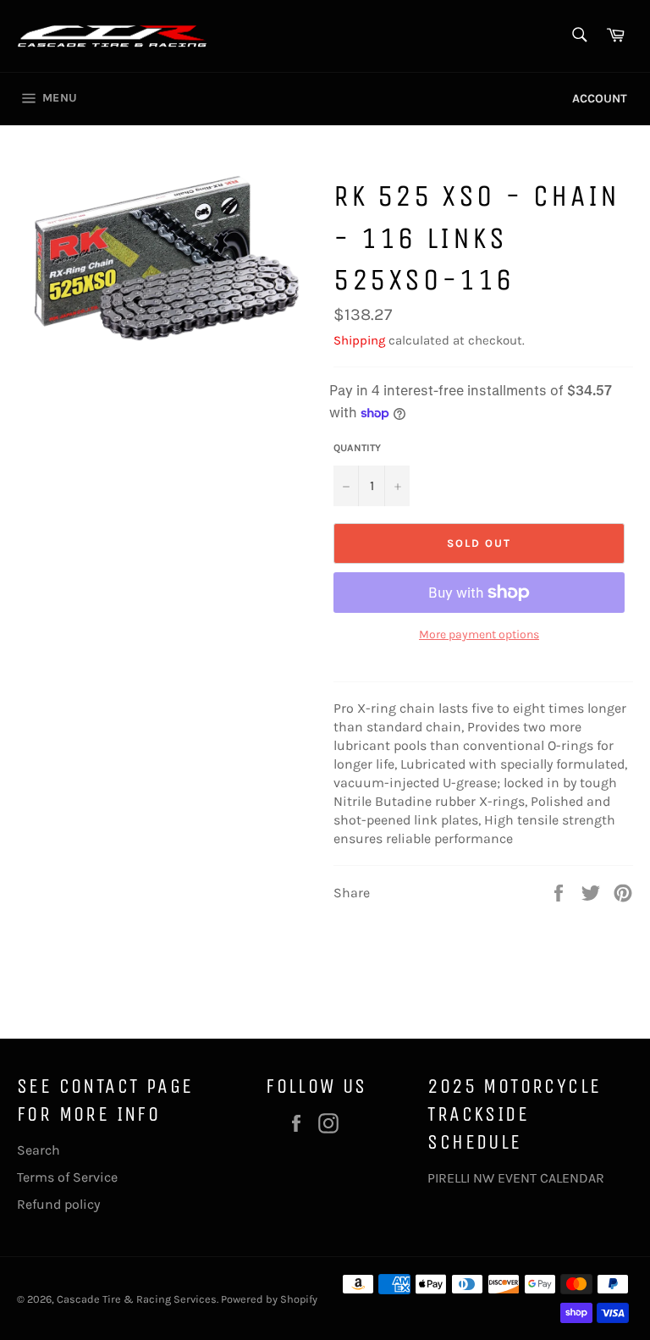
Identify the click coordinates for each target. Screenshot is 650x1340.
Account (599, 98)
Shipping (359, 340)
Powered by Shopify (269, 1299)
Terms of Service (67, 1177)
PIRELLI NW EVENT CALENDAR (515, 1178)
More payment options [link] (479, 634)
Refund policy (58, 1204)
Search (38, 1150)
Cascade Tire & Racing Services (137, 1299)
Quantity (357, 448)
